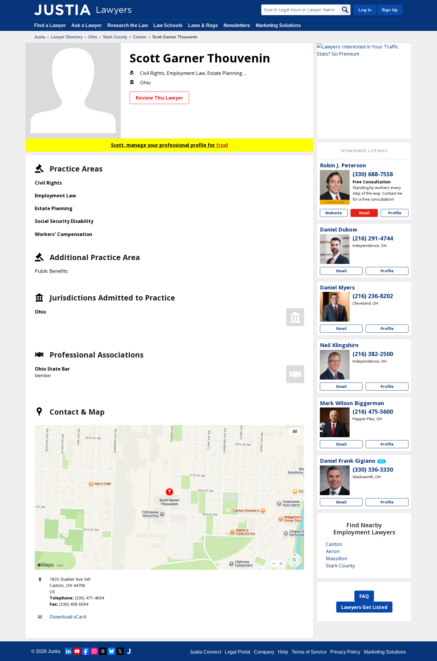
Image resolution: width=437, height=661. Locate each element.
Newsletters (237, 25)
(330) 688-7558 (373, 174)
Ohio (92, 36)
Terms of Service (309, 651)
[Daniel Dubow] (335, 249)
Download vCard (68, 616)
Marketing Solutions (278, 25)
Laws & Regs (203, 25)
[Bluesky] (111, 651)
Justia (39, 36)
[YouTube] (77, 651)
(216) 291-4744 (373, 238)
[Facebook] (85, 651)
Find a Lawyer (50, 25)
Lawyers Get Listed (364, 607)
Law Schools (168, 25)
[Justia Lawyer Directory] (62, 9)
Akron (332, 551)
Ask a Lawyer (87, 25)
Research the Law (127, 25)
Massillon (336, 558)
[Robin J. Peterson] (335, 185)
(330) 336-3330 (373, 469)
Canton (140, 36)
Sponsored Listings (364, 150)
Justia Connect (205, 651)
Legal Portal (237, 651)
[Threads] (102, 651)
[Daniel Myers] (335, 307)
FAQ (364, 596)
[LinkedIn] (68, 651)
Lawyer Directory (67, 36)
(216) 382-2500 (373, 354)
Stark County (115, 36)
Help (283, 651)
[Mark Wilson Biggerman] (335, 422)
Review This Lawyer (159, 98)
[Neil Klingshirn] (335, 365)
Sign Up (390, 9)
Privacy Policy (345, 651)
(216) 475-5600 (373, 412)
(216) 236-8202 (373, 296)
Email (364, 212)
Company (264, 651)
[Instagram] (94, 651)
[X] (120, 651)
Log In (365, 9)
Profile (394, 212)
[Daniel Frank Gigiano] (335, 480)
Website (333, 212)
